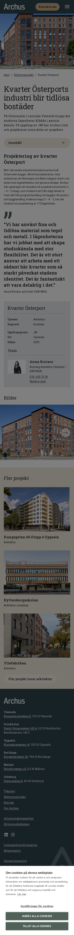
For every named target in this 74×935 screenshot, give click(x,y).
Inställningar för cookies (37, 906)
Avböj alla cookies (37, 916)
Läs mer (21, 894)
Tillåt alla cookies (37, 926)
